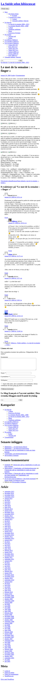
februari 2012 (9, 550)
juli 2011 (7, 562)
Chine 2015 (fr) (13, 45)
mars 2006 (8, 647)
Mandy (10, 314)
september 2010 (9, 580)
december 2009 (9, 595)
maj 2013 (7, 524)
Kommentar (4, 357)
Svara (6, 217)
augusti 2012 (8, 540)
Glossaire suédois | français (20, 21)
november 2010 (9, 576)
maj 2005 (7, 661)
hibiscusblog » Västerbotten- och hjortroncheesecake (20, 468)
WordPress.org (9, 676)
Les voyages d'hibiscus (11, 425)
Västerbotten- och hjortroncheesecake (16, 454)
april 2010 (8, 588)
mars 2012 (8, 549)
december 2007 (9, 635)
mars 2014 (8, 507)
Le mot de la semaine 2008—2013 (18, 24)
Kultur (10, 38)
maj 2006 (7, 644)
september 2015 (9, 491)
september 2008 (9, 621)
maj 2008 (7, 628)
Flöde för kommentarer (11, 674)
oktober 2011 (8, 557)
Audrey (13, 75)
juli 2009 (7, 604)
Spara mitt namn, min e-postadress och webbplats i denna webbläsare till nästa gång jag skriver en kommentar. (19, 384)
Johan (10, 254)
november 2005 (9, 654)
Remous (9, 181)
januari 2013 (8, 531)
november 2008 (9, 618)
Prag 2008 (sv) (12, 55)
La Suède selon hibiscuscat (18, 3)
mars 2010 (8, 590)
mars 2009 (8, 611)
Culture (10, 28)
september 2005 (9, 658)
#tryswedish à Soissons (11, 455)
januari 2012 (8, 552)
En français (8, 22)
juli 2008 (7, 625)
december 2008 (9, 616)
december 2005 (9, 653)
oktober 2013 (9, 516)
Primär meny (5, 8)
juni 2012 (7, 543)
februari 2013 (9, 529)
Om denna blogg (13, 14)
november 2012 (9, 535)
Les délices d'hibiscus (11, 423)
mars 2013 (8, 528)
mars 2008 (8, 630)
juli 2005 (7, 659)
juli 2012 (7, 542)
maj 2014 (7, 503)
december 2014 (9, 493)
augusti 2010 (8, 581)
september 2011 (9, 559)
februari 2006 (9, 649)
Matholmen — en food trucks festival (16, 447)
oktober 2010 (9, 578)
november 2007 (9, 637)
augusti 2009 (8, 602)
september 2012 (9, 538)
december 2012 (9, 533)
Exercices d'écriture (14, 413)
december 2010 (9, 575)
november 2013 (9, 514)
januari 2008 (8, 633)
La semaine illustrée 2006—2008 (18, 26)
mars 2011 (8, 569)
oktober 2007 (9, 639)
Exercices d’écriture (14, 33)
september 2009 (9, 601)
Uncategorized (9, 437)
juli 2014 (7, 500)
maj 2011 (7, 566)
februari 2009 (9, 613)
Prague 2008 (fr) (13, 54)
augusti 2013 (8, 519)
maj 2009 (7, 607)
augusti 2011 (8, 561)
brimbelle (7, 465)
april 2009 (8, 609)
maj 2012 (7, 545)
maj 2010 (7, 587)
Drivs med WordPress (7, 679)
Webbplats (4, 380)
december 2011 (9, 554)
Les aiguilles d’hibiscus (12, 41)
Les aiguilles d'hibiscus (11, 422)
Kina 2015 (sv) (12, 47)
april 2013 (8, 526)
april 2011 (8, 568)
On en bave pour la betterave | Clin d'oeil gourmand (20, 478)
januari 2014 (8, 510)
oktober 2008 (9, 620)
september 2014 (9, 497)
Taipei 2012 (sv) (13, 50)
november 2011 (9, 555)
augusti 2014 (8, 498)
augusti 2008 (8, 623)
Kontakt (14, 15)
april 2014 (8, 505)
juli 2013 (7, 521)
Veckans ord (12, 36)
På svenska (8, 34)
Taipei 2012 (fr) (13, 48)
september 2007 (9, 640)
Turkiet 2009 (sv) (13, 52)
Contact (14, 19)
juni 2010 (7, 585)
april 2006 (8, 646)
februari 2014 (9, 509)
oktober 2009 (9, 599)
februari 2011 (9, 571)
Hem (6, 12)
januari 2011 (8, 573)
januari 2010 (8, 594)
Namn (3, 373)
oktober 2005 (9, 656)
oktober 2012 (9, 536)
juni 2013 (7, 523)
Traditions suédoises (14, 29)
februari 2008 (9, 632)
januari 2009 (8, 614)
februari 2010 (9, 592)
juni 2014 (7, 502)
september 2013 (9, 517)
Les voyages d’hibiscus (12, 43)
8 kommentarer (20, 75)
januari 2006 (8, 651)
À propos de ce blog (14, 17)
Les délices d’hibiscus (11, 40)
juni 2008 (7, 627)
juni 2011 (7, 564)
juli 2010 (7, 583)
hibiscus (14, 221)
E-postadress (5, 376)
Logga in (7, 671)
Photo (10, 31)
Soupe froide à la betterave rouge (14, 480)
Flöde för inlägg (9, 672)
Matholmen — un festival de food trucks (17, 448)
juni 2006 (7, 642)
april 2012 (8, 547)
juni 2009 (7, 606)
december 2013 (9, 512)
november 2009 (9, 597)
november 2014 (9, 495)
